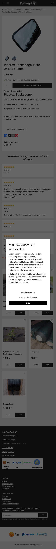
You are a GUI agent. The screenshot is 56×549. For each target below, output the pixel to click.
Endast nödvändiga (28, 298)
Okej (28, 303)
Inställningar (28, 293)
